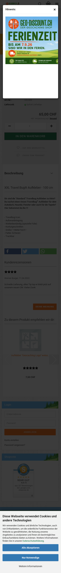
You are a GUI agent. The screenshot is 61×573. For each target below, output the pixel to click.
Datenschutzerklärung (33, 541)
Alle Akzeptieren (30, 547)
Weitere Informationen (30, 566)
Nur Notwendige (30, 557)
